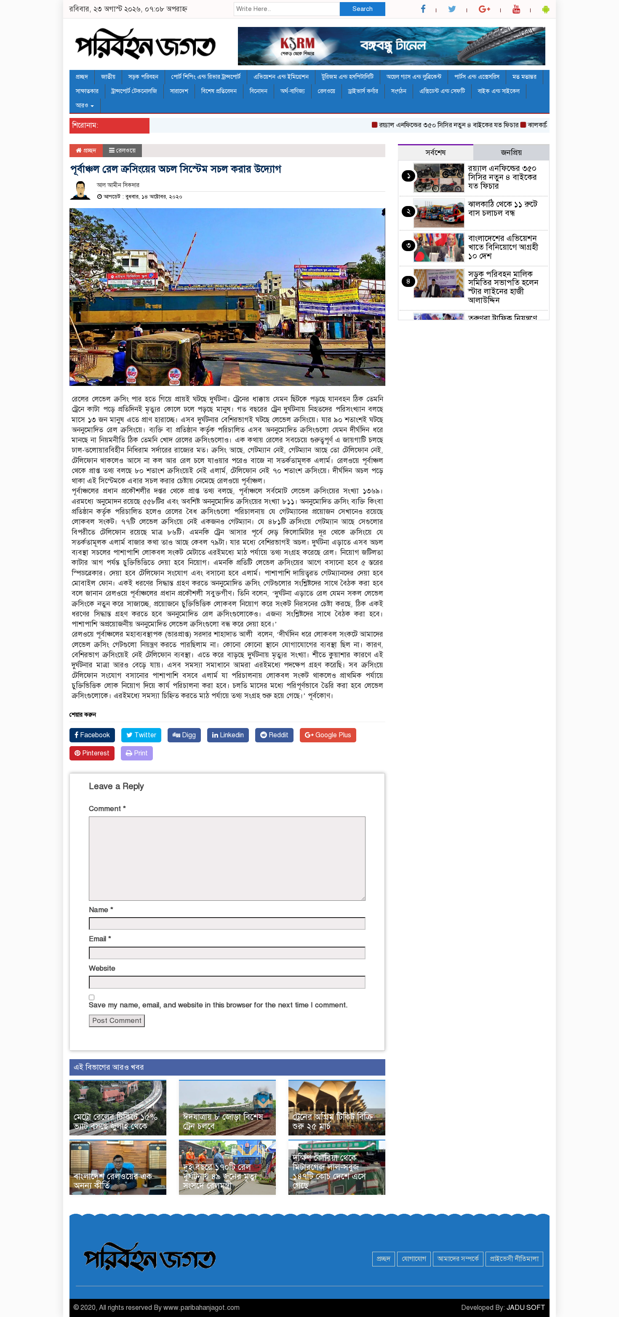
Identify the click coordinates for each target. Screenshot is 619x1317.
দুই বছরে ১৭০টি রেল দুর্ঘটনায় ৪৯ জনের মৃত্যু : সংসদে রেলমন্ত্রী (222, 1176)
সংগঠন (398, 91)
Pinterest (94, 753)
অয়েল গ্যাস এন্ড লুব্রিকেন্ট (414, 76)
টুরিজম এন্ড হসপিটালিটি (348, 76)
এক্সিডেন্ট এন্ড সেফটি (442, 91)
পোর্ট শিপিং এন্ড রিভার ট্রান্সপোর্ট (205, 76)
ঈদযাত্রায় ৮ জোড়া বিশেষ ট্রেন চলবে (223, 1122)
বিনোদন (258, 91)
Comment (107, 808)
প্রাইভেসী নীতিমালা (514, 1259)
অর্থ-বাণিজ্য (292, 91)
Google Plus (332, 735)
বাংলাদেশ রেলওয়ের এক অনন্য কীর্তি (113, 1181)
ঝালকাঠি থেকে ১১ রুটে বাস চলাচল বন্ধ (502, 208)
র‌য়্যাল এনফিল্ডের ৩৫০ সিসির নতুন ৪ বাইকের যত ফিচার (427, 125)
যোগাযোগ (414, 1259)
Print (140, 753)
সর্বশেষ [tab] (436, 152)
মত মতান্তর (524, 76)
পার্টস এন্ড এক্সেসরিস (476, 76)
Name (101, 909)
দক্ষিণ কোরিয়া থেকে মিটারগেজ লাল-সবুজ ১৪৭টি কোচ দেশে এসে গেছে (329, 1172)
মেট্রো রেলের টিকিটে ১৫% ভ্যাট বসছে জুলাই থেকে (115, 1122)
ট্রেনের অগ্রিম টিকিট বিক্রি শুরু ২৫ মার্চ (333, 1122)
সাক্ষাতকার (87, 91)
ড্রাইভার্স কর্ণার (363, 91)
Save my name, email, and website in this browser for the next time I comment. (218, 1005)
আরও (83, 105)
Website (102, 968)
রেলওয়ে (326, 91)
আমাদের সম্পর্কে (458, 1259)
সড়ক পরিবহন (143, 76)
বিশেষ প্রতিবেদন (219, 91)
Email (100, 938)
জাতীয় (108, 76)
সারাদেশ (179, 91)
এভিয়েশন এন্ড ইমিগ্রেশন (281, 76)
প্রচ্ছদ (82, 76)
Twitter (144, 735)
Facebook (94, 735)
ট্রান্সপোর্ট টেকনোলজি (134, 91)
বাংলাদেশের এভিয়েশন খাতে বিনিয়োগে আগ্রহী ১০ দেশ (503, 247)
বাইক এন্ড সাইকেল (499, 91)
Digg (188, 735)
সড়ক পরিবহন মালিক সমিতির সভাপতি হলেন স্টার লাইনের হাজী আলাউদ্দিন (503, 287)
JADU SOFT (526, 1308)
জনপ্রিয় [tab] (511, 152)
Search (362, 9)
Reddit (277, 735)
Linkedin (231, 735)
